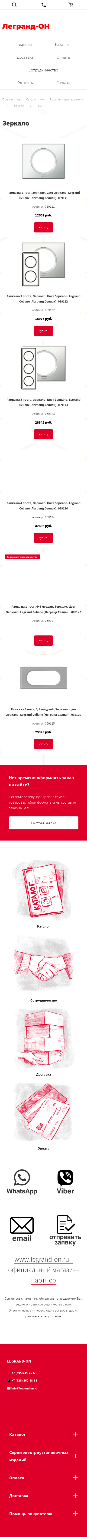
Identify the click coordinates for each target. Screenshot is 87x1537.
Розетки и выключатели (66, 99)
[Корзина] (72, 5)
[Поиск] (14, 5)
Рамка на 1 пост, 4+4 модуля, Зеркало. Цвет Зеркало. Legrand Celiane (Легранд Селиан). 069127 (43, 609)
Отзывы (63, 82)
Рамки (40, 106)
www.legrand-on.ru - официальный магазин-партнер (43, 1269)
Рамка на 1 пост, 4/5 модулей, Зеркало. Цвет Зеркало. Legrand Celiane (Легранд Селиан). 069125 (43, 712)
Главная (24, 44)
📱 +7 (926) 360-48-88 (22, 1380)
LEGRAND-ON (19, 1361)
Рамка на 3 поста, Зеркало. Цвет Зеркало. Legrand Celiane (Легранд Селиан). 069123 (43, 402)
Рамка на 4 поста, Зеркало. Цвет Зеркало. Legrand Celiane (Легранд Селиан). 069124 (43, 505)
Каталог (62, 44)
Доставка (25, 57)
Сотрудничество (43, 70)
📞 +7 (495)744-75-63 (21, 1373)
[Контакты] (43, 5)
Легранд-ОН (26, 27)
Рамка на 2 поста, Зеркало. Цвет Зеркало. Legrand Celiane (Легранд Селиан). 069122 (43, 298)
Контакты (25, 82)
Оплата (63, 57)
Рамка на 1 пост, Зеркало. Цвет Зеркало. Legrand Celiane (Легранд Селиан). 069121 (43, 195)
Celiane (19, 106)
